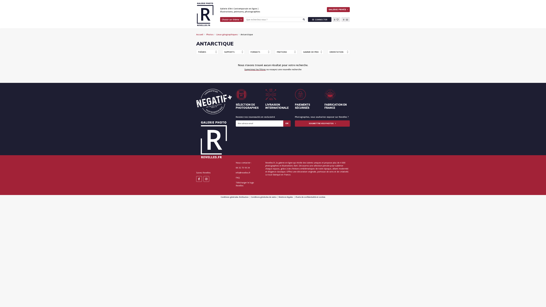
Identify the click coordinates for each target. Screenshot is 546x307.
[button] (336, 19)
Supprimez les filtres (255, 69)
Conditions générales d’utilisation (235, 197)
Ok (286, 123)
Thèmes (202, 52)
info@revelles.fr (243, 172)
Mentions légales (286, 197)
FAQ (238, 177)
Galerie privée (337, 9)
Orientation (336, 52)
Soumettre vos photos (321, 123)
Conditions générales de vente (263, 197)
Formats (255, 52)
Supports (229, 52)
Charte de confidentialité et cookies (310, 197)
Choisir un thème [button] (230, 19)
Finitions (282, 52)
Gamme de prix (311, 52)
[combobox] (276, 19)
